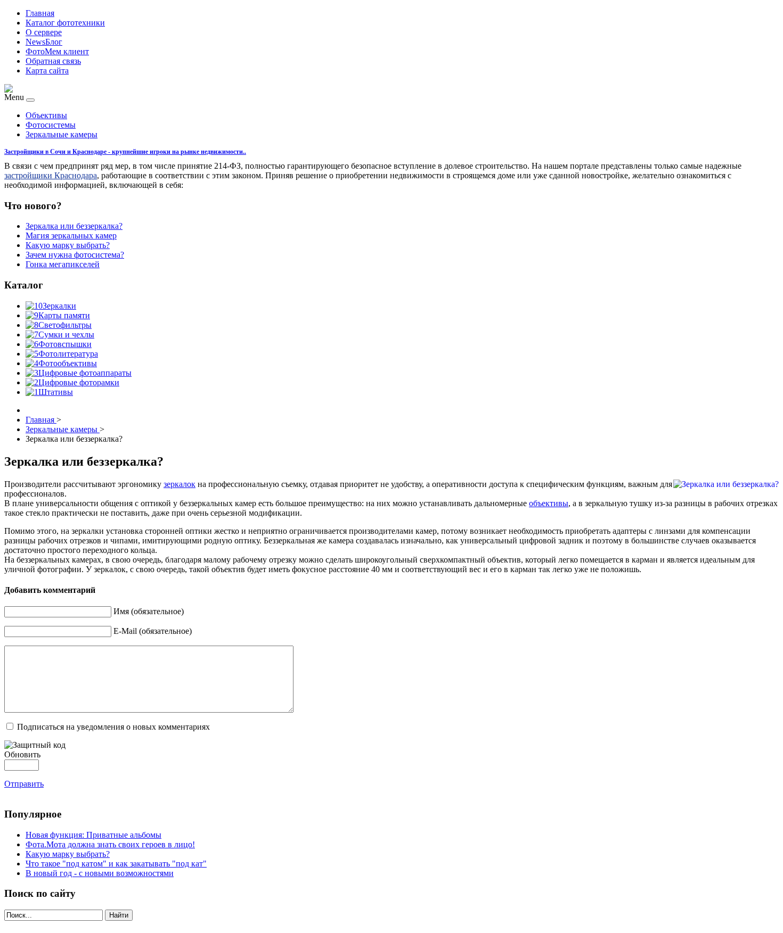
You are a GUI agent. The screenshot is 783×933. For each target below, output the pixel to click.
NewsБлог (44, 41)
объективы (548, 503)
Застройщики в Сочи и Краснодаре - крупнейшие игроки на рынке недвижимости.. (125, 151)
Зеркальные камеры (61, 134)
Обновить (22, 754)
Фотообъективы (67, 363)
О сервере (44, 32)
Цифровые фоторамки (78, 382)
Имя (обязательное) (148, 611)
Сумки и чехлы (66, 334)
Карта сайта (47, 70)
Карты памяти (64, 315)
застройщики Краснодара (50, 175)
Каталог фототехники (65, 22)
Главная (40, 13)
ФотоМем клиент (57, 51)
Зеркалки (59, 305)
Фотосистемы (51, 124)
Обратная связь (53, 60)
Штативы (55, 392)
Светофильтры (65, 324)
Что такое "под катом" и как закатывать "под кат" (116, 863)
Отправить (24, 783)
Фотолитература (68, 353)
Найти (118, 915)
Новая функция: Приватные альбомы (93, 834)
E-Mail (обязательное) (152, 630)
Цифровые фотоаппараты (85, 372)
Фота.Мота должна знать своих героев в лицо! (110, 844)
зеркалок (179, 484)
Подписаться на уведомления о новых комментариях (113, 726)
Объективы (46, 115)
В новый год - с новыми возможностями (100, 873)
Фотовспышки (65, 344)
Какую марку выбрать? (68, 853)
